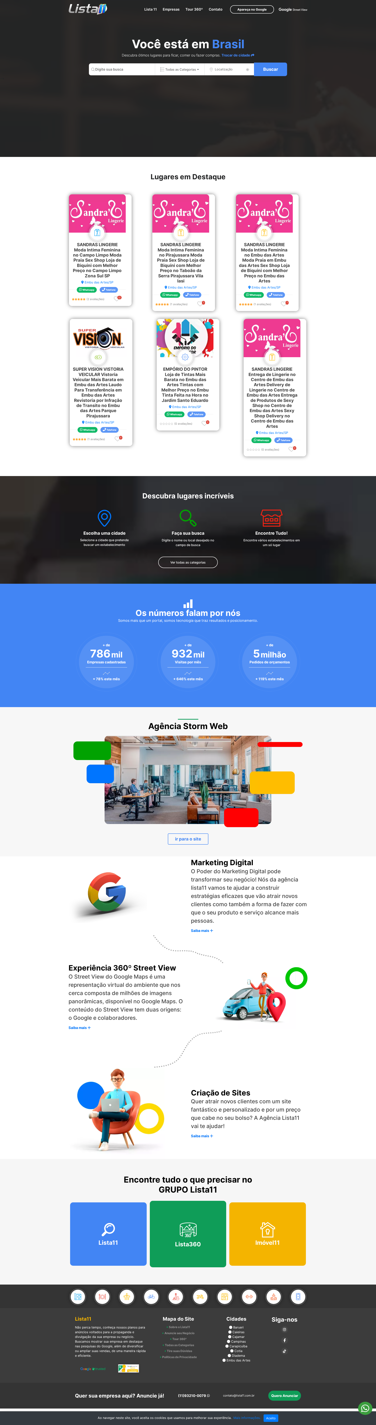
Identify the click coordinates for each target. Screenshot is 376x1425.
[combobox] (180, 69)
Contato (215, 9)
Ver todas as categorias (188, 562)
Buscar (270, 69)
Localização (224, 69)
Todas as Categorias (179, 1345)
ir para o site (188, 838)
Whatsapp (88, 289)
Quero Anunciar (284, 1396)
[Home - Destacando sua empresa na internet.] (86, 9)
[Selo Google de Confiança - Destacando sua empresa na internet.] (128, 1368)
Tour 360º (194, 9)
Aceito (271, 1418)
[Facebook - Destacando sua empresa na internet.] (284, 1340)
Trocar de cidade (236, 55)
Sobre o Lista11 (179, 1327)
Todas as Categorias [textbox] (180, 69)
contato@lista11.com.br (239, 1395)
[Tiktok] (284, 1351)
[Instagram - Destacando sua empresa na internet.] (284, 1330)
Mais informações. (246, 1418)
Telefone (110, 289)
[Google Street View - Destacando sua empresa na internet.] (293, 9)
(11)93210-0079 (192, 1396)
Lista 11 (150, 9)
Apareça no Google (252, 9)
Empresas (171, 9)
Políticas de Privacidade (179, 1357)
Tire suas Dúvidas (179, 1351)
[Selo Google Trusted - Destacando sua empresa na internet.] (92, 1369)
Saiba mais (200, 931)
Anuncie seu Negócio (179, 1333)
